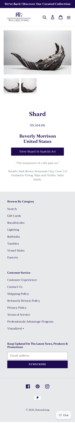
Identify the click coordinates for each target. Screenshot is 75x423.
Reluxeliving (42, 410)
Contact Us (14, 286)
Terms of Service (18, 314)
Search (12, 209)
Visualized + (15, 328)
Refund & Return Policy (23, 300)
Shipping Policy (18, 293)
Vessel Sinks (15, 250)
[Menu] (69, 17)
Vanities (13, 243)
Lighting (13, 229)
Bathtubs (13, 236)
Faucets (12, 257)
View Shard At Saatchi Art (37, 151)
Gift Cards (14, 215)
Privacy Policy (17, 307)
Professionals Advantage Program (30, 321)
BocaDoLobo (15, 222)
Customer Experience (22, 280)
